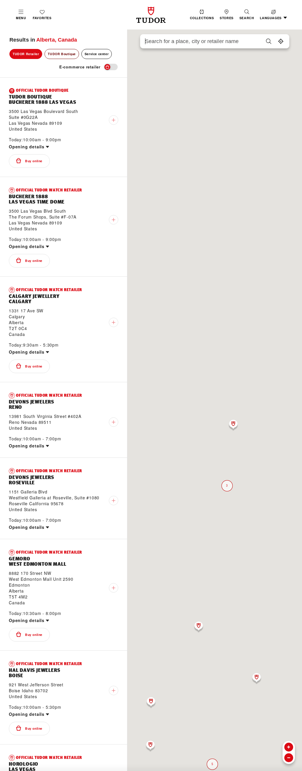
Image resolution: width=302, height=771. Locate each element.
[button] (247, 14)
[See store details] (113, 120)
